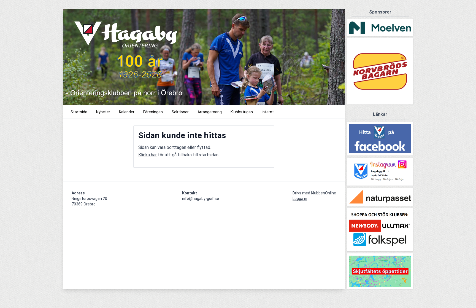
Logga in (300, 198)
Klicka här (147, 154)
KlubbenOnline (323, 193)
